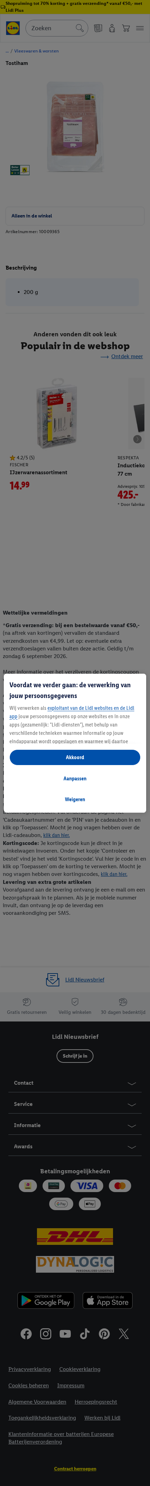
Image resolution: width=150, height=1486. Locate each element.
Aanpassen (75, 778)
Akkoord (75, 757)
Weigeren (75, 799)
